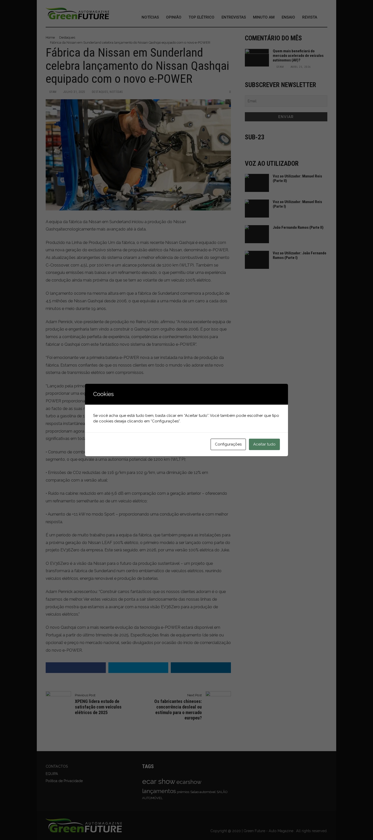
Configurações (228, 444)
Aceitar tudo (264, 444)
